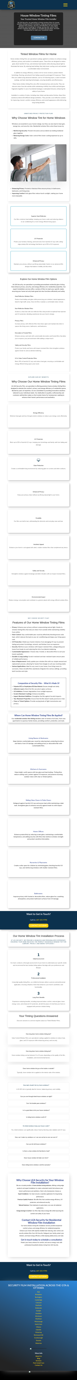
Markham (38, 1319)
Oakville (38, 1329)
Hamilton (38, 1313)
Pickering (38, 1332)
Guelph (38, 1311)
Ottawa (38, 1327)
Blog (38, 1358)
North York (38, 1324)
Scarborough (38, 1338)
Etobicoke (38, 1308)
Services (38, 1360)
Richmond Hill (38, 1335)
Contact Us (39, 38)
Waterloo (38, 1343)
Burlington (38, 1297)
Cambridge (38, 1300)
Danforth (38, 1305)
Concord (38, 1302)
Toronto (38, 1340)
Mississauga (38, 1321)
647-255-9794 (41, 920)
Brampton (38, 1294)
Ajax (38, 1292)
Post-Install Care (38, 1363)
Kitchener (38, 1316)
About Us (38, 1356)
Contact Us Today (38, 925)
